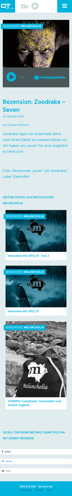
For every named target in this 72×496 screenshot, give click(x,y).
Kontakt (39, 490)
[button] (64, 6)
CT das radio (7, 6)
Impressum (26, 490)
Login (49, 490)
